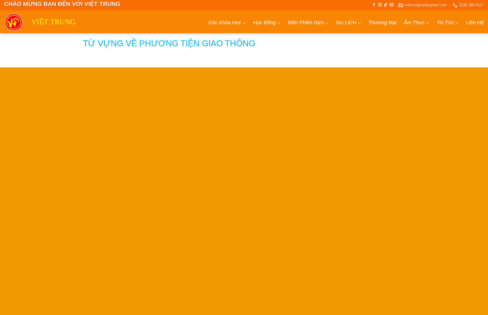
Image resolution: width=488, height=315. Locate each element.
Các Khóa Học (224, 22)
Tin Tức (445, 22)
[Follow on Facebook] (374, 5)
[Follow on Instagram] (380, 5)
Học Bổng (264, 22)
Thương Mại (382, 22)
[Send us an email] (391, 5)
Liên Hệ (475, 22)
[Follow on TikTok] (385, 5)
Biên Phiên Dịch (306, 22)
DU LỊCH (346, 22)
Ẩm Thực (414, 22)
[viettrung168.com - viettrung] (13, 22)
